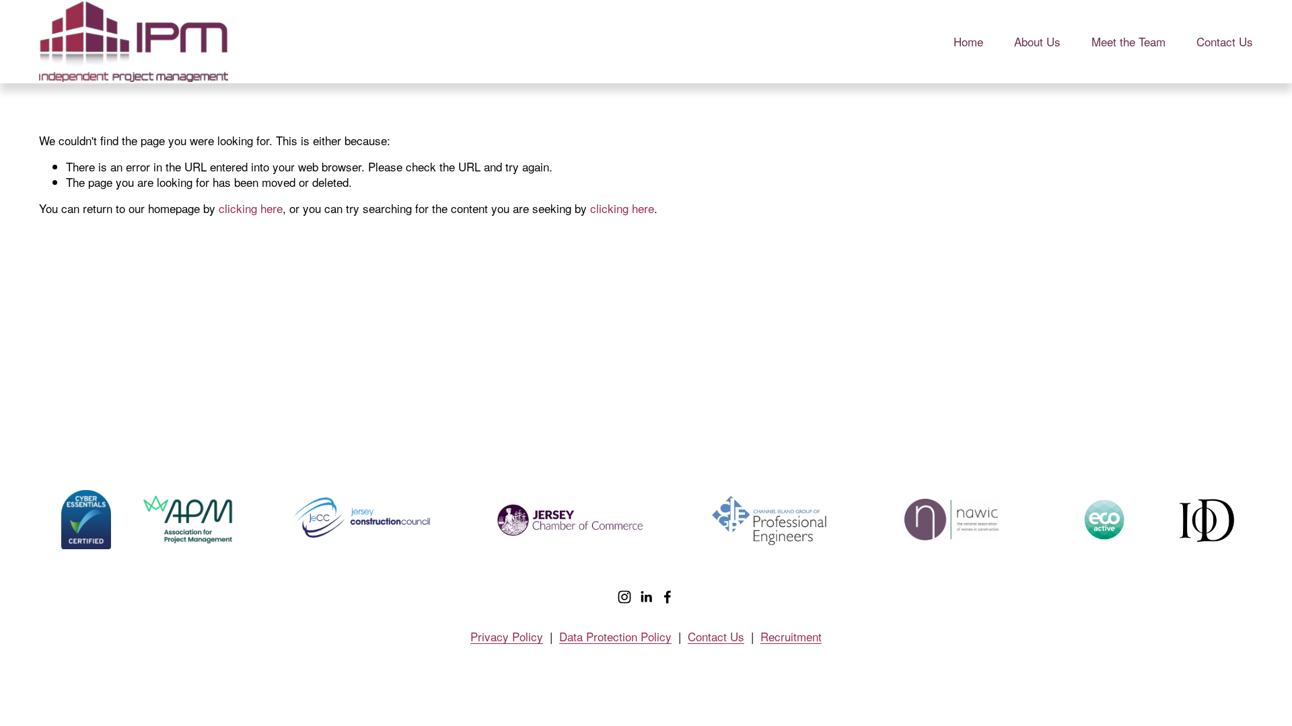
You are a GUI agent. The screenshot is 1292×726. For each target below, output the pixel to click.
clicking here (251, 208)
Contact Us (1224, 41)
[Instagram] (624, 597)
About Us (1037, 41)
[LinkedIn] (646, 597)
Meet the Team (1128, 41)
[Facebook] (667, 597)
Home (968, 41)
